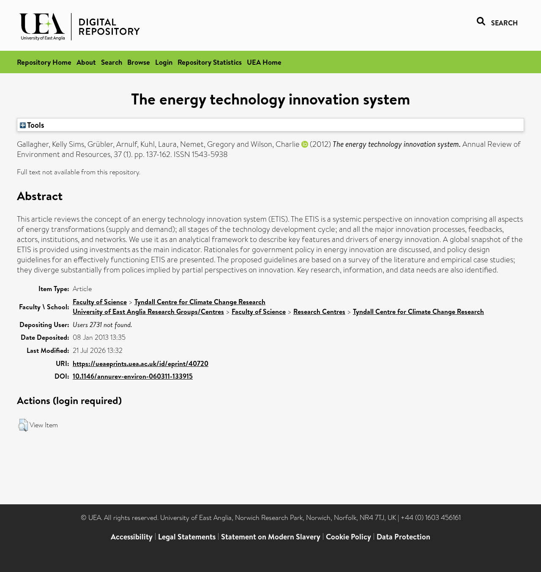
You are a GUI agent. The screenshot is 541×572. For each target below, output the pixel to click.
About (86, 62)
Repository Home (44, 62)
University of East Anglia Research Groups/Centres (148, 311)
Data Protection (403, 536)
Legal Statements (187, 536)
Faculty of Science (100, 301)
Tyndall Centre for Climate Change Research (199, 301)
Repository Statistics (210, 62)
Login (163, 62)
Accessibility (132, 536)
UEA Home (264, 62)
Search (111, 62)
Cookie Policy (348, 536)
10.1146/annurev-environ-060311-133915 (133, 376)
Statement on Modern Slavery (270, 536)
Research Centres (319, 311)
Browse (138, 62)
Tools (35, 124)
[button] (23, 425)
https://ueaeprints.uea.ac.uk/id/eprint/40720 (140, 363)
